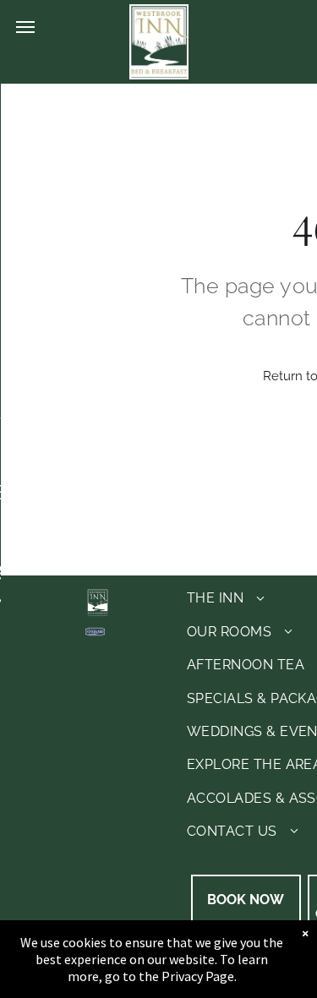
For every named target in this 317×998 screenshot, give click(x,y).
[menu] (25, 27)
